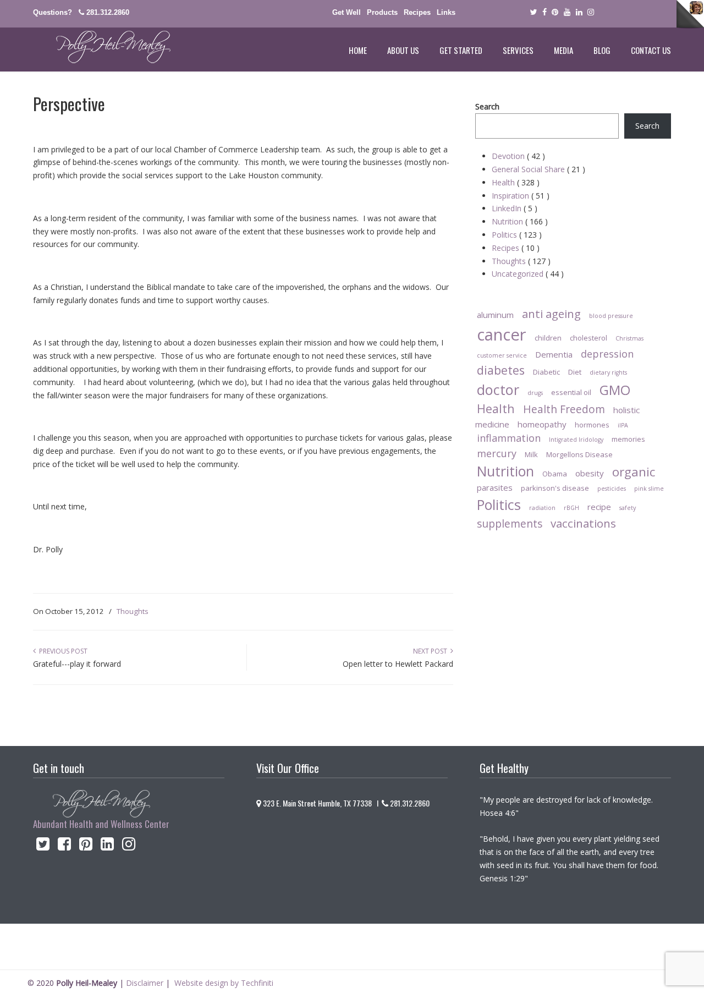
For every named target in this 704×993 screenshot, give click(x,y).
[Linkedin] (579, 12)
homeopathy (542, 424)
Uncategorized (528, 273)
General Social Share (538, 169)
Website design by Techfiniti (223, 983)
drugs (535, 393)
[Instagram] (129, 846)
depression (607, 353)
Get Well (346, 12)
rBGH (571, 508)
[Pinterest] (555, 12)
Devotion (518, 156)
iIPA (623, 425)
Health (516, 182)
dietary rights (608, 372)
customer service (502, 355)
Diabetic (546, 372)
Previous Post (61, 651)
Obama (554, 474)
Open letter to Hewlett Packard (398, 664)
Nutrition (520, 221)
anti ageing (551, 313)
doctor (498, 389)
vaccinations (583, 523)
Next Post (431, 651)
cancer (501, 334)
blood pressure (611, 316)
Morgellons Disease (579, 454)
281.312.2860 (107, 12)
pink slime (649, 488)
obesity (589, 473)
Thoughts (132, 611)
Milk (531, 454)
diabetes (501, 370)
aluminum (495, 314)
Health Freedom (564, 409)
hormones (592, 425)
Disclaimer (144, 983)
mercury (496, 453)
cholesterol (588, 338)
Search (487, 106)
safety (627, 508)
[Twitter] (533, 12)
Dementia (554, 354)
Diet (574, 372)
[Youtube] (567, 12)
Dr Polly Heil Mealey (101, 47)
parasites (495, 487)
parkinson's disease (555, 488)
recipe (599, 506)
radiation (542, 508)
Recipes (417, 12)
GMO (615, 390)
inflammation (509, 438)
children (548, 338)
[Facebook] (544, 12)
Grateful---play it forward (77, 664)
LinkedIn (514, 208)
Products (382, 12)
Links (446, 12)
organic (633, 471)
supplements (509, 523)
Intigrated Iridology (576, 439)
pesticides (611, 488)
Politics (517, 234)
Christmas (629, 338)
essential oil (571, 392)
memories (628, 439)
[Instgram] (591, 12)
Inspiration (520, 195)
